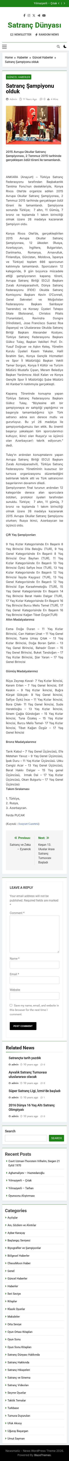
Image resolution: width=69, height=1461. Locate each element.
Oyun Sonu (14, 1339)
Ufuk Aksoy (15, 1423)
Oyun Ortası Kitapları (20, 1332)
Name (15, 958)
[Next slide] (64, 3)
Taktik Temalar (17, 1400)
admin (13, 99)
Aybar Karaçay (16, 1233)
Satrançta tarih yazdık (25, 1058)
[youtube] (44, 15)
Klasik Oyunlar (16, 1309)
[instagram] (28, 15)
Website (15, 990)
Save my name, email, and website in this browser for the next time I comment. (34, 1010)
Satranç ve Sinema (19, 1377)
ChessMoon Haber (19, 1263)
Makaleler (14, 1316)
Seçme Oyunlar (17, 1392)
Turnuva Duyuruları (19, 1415)
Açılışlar (13, 1217)
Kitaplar (12, 1301)
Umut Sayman (16, 1438)
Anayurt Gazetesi (28, 823)
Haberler (13, 1286)
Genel (11, 1271)
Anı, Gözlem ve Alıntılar (22, 1225)
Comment (17, 913)
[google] (38, 15)
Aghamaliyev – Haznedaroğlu (26, 1173)
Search (10, 1131)
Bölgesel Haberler (18, 1255)
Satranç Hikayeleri (19, 1370)
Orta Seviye (14, 1324)
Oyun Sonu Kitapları (19, 1347)
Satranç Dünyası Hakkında (24, 1354)
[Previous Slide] (58, 3)
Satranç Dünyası (34, 25)
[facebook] (24, 15)
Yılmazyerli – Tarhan (20, 1188)
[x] (33, 15)
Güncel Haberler (18, 77)
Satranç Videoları (18, 1385)
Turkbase (13, 1408)
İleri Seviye (14, 1293)
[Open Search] (58, 46)
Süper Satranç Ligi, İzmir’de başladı (35, 1091)
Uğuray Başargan (18, 1431)
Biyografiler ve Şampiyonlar (24, 1248)
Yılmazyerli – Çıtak (45, 2)
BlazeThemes (42, 1455)
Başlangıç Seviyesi (19, 1240)
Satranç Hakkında (18, 1362)
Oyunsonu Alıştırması (21, 1195)
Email (14, 974)
